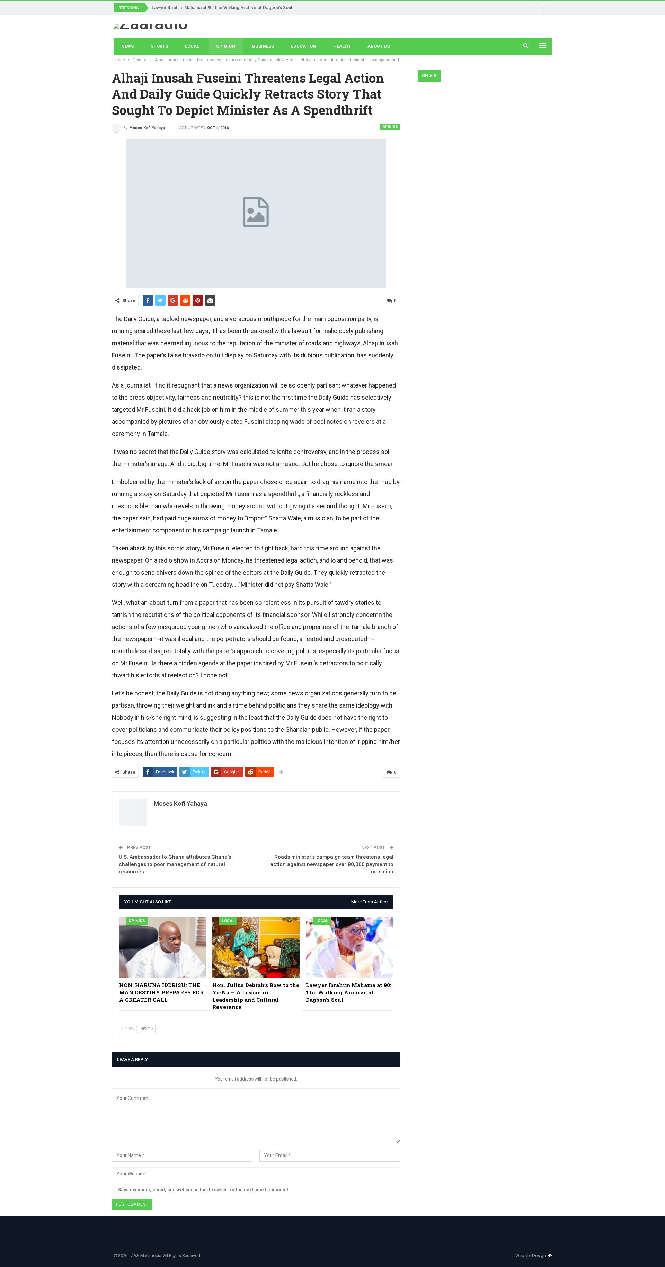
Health (342, 46)
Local (192, 46)
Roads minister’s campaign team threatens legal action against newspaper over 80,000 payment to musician (331, 864)
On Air (429, 75)
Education (303, 46)
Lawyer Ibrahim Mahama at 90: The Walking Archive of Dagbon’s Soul (222, 7)
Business (263, 46)
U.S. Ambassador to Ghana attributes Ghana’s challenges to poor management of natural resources (175, 864)
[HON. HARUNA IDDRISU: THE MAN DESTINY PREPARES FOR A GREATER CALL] (162, 947)
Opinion (225, 46)
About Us (378, 46)
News (127, 46)
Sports (159, 46)
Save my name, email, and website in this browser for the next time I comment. (204, 1189)
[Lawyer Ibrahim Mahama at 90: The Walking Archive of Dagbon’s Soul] (349, 947)
